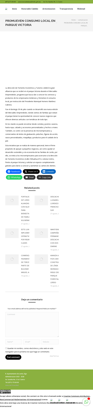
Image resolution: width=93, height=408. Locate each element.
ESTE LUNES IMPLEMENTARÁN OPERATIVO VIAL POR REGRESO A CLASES (28, 236)
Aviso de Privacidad (12, 385)
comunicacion (83, 20)
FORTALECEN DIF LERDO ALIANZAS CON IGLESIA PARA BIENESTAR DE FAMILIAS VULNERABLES (27, 208)
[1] (86, 403)
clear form (53, 356)
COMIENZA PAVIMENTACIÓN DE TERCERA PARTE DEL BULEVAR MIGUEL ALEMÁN (28, 263)
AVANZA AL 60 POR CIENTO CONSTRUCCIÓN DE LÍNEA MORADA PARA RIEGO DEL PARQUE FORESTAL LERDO (57, 269)
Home (73, 20)
